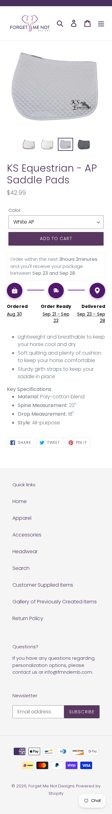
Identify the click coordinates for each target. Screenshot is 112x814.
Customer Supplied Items (42, 585)
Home (19, 501)
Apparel (21, 518)
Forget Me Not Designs (51, 786)
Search (21, 568)
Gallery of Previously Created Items (54, 601)
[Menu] (101, 23)
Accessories (26, 534)
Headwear (25, 551)
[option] (29, 144)
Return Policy (27, 618)
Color (14, 210)
